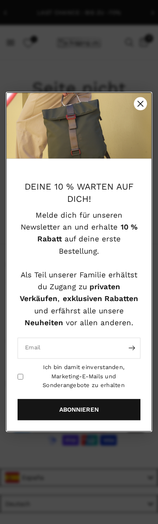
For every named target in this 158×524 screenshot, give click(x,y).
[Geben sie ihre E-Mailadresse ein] (131, 348)
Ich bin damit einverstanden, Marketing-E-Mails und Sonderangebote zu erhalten (84, 376)
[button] (79, 409)
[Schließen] (140, 103)
